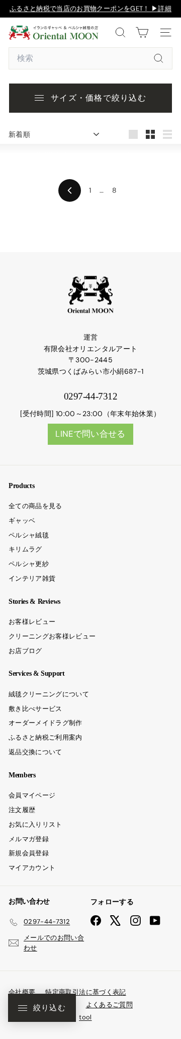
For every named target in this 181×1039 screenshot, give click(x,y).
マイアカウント (32, 867)
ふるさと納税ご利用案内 (45, 737)
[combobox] (90, 58)
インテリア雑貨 (32, 578)
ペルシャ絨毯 (29, 535)
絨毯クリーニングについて (49, 694)
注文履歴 (22, 810)
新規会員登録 (29, 853)
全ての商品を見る (35, 506)
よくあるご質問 (109, 1004)
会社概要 (22, 992)
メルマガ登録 (29, 839)
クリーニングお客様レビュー (52, 636)
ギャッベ (22, 520)
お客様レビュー (32, 621)
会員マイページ (32, 795)
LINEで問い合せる (90, 433)
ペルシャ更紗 (29, 564)
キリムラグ (25, 549)
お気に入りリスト (35, 824)
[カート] (142, 32)
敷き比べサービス (35, 708)
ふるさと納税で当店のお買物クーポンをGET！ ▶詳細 (90, 8)
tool (85, 1017)
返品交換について (35, 752)
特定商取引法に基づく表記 (85, 992)
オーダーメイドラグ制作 (45, 722)
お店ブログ (25, 651)
